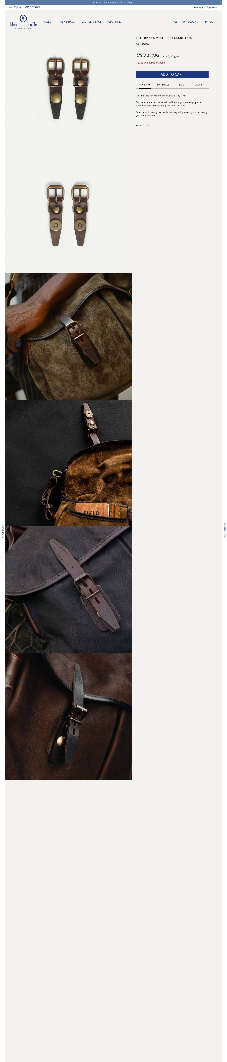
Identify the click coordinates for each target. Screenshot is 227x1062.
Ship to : (27, 7)
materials (163, 85)
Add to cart (172, 75)
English (210, 8)
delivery (199, 85)
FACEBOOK (3, 531)
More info (145, 85)
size (181, 85)
